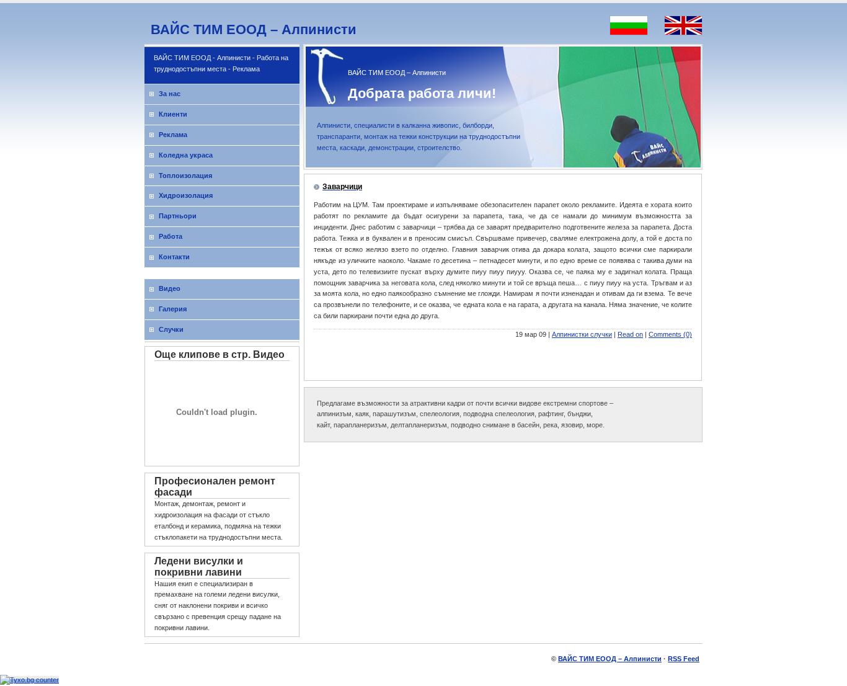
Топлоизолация (185, 175)
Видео (169, 288)
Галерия (173, 309)
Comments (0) (670, 334)
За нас (169, 93)
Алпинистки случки (582, 334)
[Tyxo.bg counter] (29, 680)
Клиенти (173, 114)
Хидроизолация (186, 195)
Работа (170, 236)
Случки (171, 329)
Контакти (174, 257)
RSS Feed (683, 658)
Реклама (173, 134)
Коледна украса (186, 155)
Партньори (178, 216)
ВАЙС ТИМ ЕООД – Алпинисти (254, 29)
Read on (630, 334)
